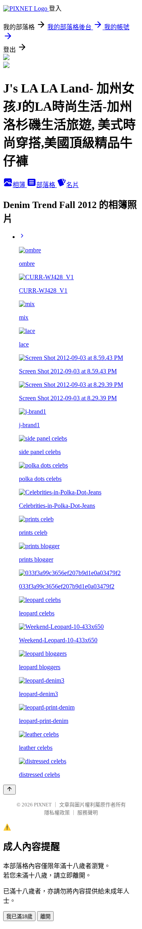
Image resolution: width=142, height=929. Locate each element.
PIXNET (43, 805)
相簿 (20, 185)
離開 (45, 917)
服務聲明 (87, 812)
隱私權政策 (57, 812)
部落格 (46, 185)
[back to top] (9, 790)
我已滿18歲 (19, 917)
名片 (72, 185)
